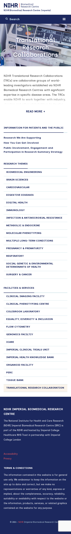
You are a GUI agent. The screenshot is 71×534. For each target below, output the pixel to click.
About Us (34, 34)
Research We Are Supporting (22, 137)
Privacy (7, 458)
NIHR (20, 522)
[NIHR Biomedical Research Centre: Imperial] (21, 5)
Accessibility (11, 453)
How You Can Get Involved (21, 142)
